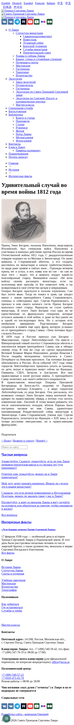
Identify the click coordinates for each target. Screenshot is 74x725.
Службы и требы (11, 610)
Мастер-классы (25, 104)
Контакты (15, 143)
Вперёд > (42, 440)
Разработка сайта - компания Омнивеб (24, 714)
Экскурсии (15, 78)
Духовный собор (33, 42)
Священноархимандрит (37, 36)
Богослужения (17, 111)
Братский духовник (35, 46)
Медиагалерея (24, 137)
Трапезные (22, 72)
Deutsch (17, 3)
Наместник (30, 39)
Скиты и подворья (12, 573)
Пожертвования (18, 153)
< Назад (6, 440)
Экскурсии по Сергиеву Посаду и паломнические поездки (36, 100)
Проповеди (23, 121)
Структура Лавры (12, 570)
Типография (9, 589)
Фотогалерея (23, 140)
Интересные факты (20, 176)
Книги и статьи (25, 117)
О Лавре (14, 29)
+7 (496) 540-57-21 (12, 674)
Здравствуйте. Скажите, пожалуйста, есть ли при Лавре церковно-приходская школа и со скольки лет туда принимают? (35, 464)
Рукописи (22, 127)
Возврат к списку (23, 440)
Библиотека (16, 114)
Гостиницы (23, 68)
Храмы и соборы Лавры (30, 55)
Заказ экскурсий (26, 82)
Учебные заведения (13, 580)
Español (28, 3)
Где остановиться (12, 607)
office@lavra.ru (61, 662)
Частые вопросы (14, 454)
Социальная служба (21, 108)
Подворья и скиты (27, 62)
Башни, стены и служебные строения (38, 59)
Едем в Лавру (17, 147)
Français (40, 3)
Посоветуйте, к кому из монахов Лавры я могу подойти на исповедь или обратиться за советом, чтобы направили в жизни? (37, 505)
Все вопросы (9, 514)
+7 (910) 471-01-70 (12, 678)
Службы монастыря (35, 49)
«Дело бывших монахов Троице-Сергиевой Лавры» (28, 529)
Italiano (51, 3)
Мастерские (23, 65)
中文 (60, 3)
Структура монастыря (29, 33)
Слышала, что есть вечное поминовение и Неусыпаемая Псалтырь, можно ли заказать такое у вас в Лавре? (35, 494)
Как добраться (10, 604)
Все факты (7, 552)
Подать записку (18, 157)
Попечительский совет (37, 52)
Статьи (20, 124)
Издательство (24, 75)
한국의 (18, 7)
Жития (20, 130)
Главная (13, 163)
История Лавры (11, 567)
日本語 (7, 7)
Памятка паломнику (28, 150)
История (14, 169)
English (5, 3)
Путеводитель (24, 85)
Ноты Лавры (23, 134)
